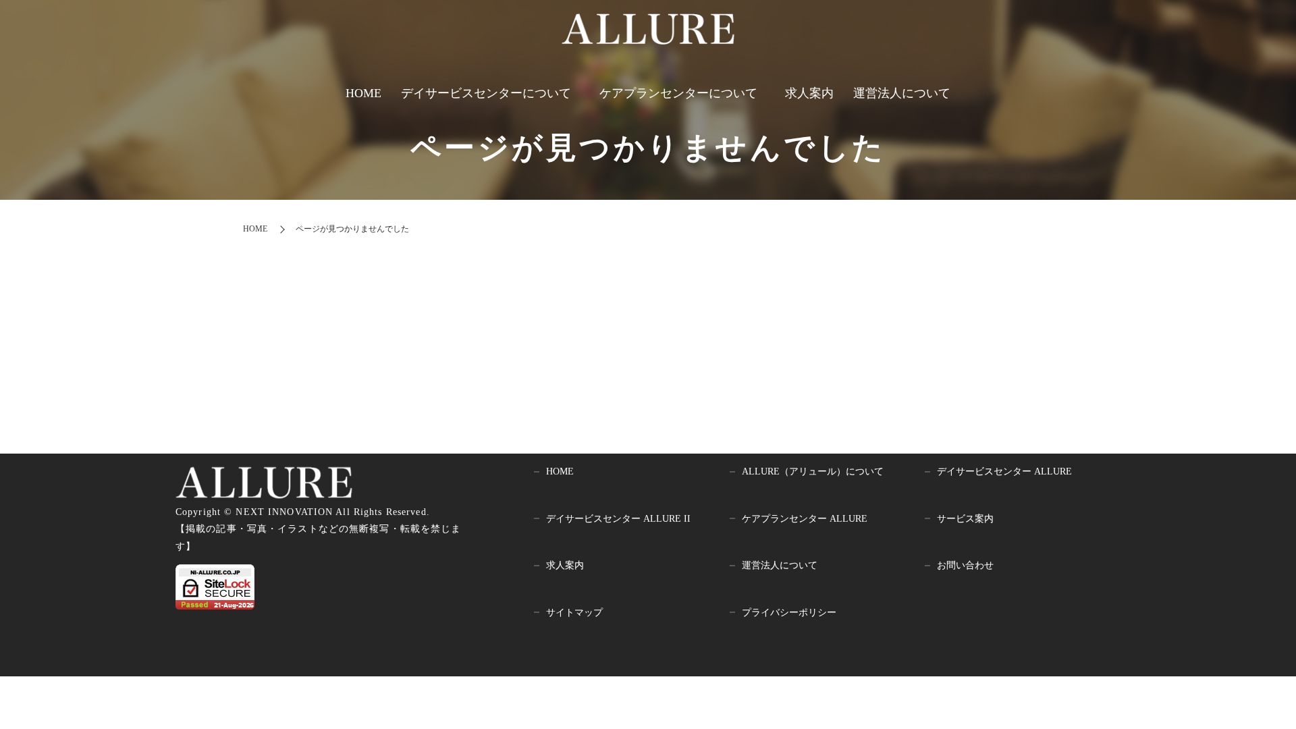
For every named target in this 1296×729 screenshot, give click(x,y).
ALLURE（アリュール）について (813, 471)
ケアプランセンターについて (678, 93)
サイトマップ (574, 613)
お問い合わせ (965, 565)
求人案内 (809, 93)
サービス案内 (965, 519)
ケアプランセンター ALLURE (804, 519)
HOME (363, 93)
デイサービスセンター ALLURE (1004, 471)
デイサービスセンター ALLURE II (618, 519)
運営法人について (901, 93)
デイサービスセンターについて (486, 93)
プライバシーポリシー (789, 613)
